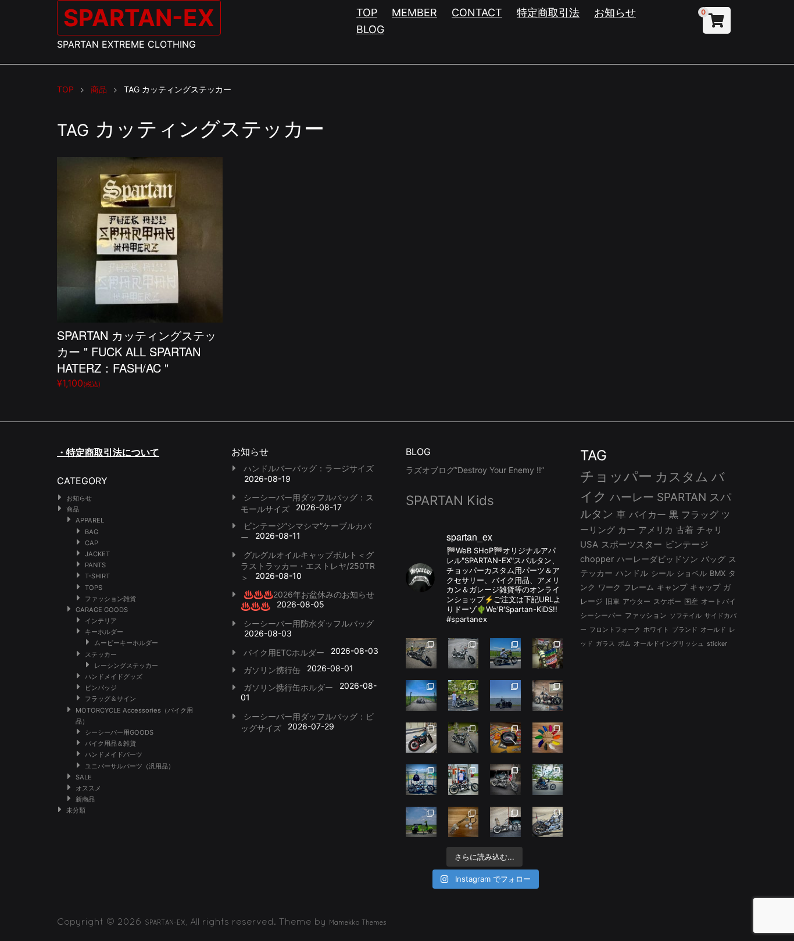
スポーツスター (631, 544)
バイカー (647, 514)
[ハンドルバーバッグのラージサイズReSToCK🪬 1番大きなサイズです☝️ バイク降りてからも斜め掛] (421, 653)
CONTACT (477, 12)
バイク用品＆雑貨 (110, 743)
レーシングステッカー (126, 665)
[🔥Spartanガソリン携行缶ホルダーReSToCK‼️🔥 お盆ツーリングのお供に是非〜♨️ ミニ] (421, 737)
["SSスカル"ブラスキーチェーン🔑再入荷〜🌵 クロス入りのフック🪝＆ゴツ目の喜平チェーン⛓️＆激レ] (463, 822)
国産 (691, 601)
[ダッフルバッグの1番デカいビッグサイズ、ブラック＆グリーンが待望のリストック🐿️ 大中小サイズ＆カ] (463, 737)
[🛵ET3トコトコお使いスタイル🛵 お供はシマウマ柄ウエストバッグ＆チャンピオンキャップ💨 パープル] (421, 822)
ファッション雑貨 (110, 599)
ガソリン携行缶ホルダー (288, 687)
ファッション (646, 615)
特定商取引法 (548, 12)
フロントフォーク (615, 629)
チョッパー (616, 476)
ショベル (692, 573)
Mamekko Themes (358, 922)
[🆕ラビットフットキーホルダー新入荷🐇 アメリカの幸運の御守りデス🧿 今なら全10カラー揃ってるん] (547, 737)
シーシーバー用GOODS (119, 732)
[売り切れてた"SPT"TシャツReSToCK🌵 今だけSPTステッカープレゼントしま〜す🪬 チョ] (463, 779)
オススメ (88, 788)
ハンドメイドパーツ (113, 754)
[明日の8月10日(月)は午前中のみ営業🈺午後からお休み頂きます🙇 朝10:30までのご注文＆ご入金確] (421, 695)
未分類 (75, 810)
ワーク (609, 587)
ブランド (685, 629)
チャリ (709, 530)
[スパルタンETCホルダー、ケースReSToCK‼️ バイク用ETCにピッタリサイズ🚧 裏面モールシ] (547, 695)
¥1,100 (136, 358)
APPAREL (90, 520)
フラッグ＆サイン (110, 699)
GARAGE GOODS (102, 610)
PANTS (95, 565)
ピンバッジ (101, 688)
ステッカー (101, 654)
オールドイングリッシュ (669, 643)
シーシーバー (601, 615)
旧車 (613, 601)
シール (662, 573)
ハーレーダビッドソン (657, 559)
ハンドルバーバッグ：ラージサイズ (309, 468)
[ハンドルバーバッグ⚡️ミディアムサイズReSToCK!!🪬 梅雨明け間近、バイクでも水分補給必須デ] (505, 779)
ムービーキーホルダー (126, 643)
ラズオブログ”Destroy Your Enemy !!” (475, 470)
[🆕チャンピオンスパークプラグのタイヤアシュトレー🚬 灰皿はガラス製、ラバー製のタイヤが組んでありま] (505, 737)
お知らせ (615, 12)
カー (626, 529)
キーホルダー (104, 632)
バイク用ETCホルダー (284, 652)
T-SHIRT (97, 576)
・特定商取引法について (108, 452)
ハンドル (632, 573)
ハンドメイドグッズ (113, 676)
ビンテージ (687, 544)
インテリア (101, 621)
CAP (91, 543)
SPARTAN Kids (450, 500)
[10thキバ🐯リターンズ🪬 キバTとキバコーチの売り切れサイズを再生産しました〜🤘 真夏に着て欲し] (421, 779)
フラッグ (699, 514)
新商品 (85, 799)
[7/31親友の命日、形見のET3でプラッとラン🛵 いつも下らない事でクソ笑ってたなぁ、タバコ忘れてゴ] (463, 695)
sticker (717, 643)
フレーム (639, 587)
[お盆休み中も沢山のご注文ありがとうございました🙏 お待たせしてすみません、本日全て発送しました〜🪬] (463, 653)
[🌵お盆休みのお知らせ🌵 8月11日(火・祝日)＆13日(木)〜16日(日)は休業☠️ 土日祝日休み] (505, 695)
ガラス (605, 643)
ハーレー (632, 497)
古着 (684, 529)
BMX (717, 573)
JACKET (97, 554)
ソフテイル (686, 615)
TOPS (93, 588)
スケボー (667, 601)
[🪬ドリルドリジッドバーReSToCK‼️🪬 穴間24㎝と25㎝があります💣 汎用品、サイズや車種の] (547, 822)
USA (589, 544)
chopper (597, 559)
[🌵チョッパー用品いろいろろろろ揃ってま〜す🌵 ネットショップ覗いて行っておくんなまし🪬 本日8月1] (505, 653)
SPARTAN (681, 497)
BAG (91, 532)
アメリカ (655, 529)
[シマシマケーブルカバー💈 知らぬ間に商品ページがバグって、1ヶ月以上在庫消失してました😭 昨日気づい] (547, 653)
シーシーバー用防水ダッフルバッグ (309, 623)
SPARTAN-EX (138, 17)
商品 (72, 509)
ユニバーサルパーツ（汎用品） (129, 766)
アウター (636, 601)
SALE (84, 777)
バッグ (713, 559)
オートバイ (718, 601)
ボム (624, 643)
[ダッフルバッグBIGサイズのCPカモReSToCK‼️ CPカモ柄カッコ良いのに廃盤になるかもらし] (505, 822)
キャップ (705, 587)
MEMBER (414, 12)
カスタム (682, 476)
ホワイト (656, 629)
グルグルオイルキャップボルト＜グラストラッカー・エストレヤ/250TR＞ (308, 566)
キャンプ (672, 587)
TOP (366, 12)
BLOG (370, 29)
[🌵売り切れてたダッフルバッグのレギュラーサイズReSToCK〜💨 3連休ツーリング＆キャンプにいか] (547, 779)
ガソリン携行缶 (272, 670)
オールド (713, 629)
